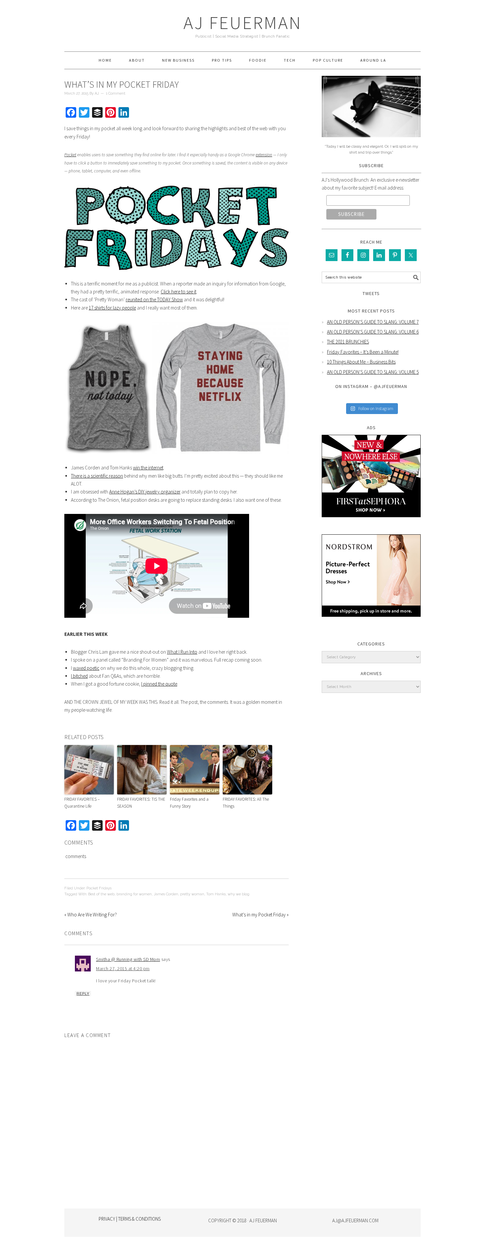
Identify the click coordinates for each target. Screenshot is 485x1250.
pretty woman (192, 894)
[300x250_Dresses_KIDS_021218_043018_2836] (371, 621)
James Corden (166, 894)
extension (264, 155)
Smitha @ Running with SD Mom (128, 959)
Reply (83, 994)
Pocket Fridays (99, 888)
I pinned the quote (159, 684)
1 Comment (115, 93)
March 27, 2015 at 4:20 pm (123, 968)
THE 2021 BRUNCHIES (348, 342)
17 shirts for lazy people (112, 308)
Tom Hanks (216, 894)
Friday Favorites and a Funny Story (189, 802)
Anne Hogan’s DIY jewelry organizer (144, 492)
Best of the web (101, 894)
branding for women (134, 894)
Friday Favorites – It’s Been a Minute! (363, 352)
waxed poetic (86, 668)
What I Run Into (182, 652)
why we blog (238, 894)
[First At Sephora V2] (371, 522)
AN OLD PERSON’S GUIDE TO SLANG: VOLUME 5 (373, 372)
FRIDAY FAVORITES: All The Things (246, 802)
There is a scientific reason (97, 476)
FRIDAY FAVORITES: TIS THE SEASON (141, 802)
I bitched (79, 676)
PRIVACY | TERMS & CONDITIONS (130, 1219)
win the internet (148, 467)
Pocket (70, 155)
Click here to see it (178, 291)
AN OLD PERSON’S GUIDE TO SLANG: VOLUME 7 (373, 322)
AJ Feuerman (242, 22)
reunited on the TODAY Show (154, 299)
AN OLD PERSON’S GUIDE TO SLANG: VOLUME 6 (373, 332)
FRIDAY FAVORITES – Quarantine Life (82, 802)
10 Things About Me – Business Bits (361, 362)
